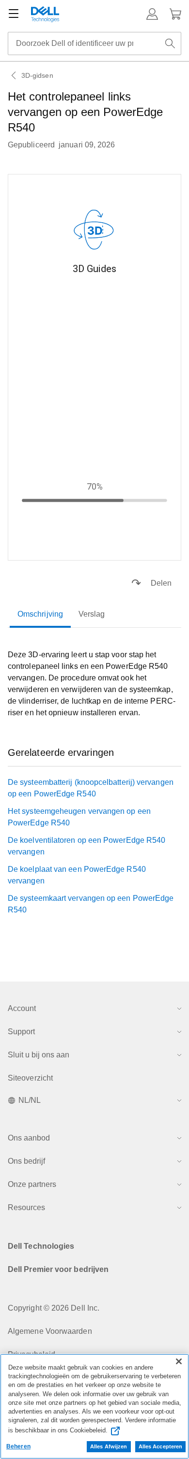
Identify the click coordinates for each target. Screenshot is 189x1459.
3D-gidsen (37, 75)
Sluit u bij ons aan (38, 1055)
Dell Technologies (41, 1246)
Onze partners (32, 1184)
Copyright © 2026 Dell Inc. (53, 1308)
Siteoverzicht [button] (30, 1078)
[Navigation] (13, 14)
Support (21, 1031)
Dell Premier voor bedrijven (58, 1269)
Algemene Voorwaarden (50, 1331)
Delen (161, 583)
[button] (152, 14)
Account (22, 1008)
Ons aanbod (29, 1138)
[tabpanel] (94, 684)
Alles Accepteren (161, 1446)
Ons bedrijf (26, 1161)
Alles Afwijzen (108, 1446)
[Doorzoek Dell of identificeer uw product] (170, 43)
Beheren (18, 1446)
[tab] (40, 614)
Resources (26, 1207)
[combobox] (94, 43)
